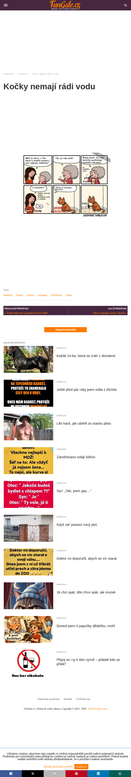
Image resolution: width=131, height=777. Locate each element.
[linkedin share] (98, 773)
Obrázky (23, 74)
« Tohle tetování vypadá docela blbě (26, 313)
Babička (7, 295)
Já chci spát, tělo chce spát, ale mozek (86, 592)
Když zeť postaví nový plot (77, 525)
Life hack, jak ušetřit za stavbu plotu (84, 423)
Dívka (19, 295)
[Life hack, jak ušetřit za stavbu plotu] (28, 427)
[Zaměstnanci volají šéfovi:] (28, 460)
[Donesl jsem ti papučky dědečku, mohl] (28, 629)
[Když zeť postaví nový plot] (28, 528)
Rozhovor (56, 295)
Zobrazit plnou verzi (97, 709)
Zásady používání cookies (58, 766)
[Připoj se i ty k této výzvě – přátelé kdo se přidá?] (28, 663)
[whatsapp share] (120, 773)
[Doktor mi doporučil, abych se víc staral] (28, 562)
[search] (126, 5)
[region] (65, 39)
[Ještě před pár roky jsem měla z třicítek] (28, 393)
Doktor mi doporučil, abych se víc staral (87, 558)
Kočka (30, 295)
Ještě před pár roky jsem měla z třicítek (87, 389)
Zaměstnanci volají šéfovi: (76, 457)
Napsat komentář (65, 329)
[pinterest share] (76, 773)
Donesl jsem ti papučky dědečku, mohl (86, 626)
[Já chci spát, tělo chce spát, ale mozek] (28, 595)
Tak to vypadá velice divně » (110, 313)
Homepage (9, 74)
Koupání (42, 295)
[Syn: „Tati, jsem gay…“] (28, 494)
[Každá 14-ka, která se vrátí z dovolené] (28, 359)
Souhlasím (81, 766)
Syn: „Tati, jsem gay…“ (74, 491)
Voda (69, 295)
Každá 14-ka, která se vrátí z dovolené (86, 356)
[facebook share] (11, 773)
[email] (55, 773)
